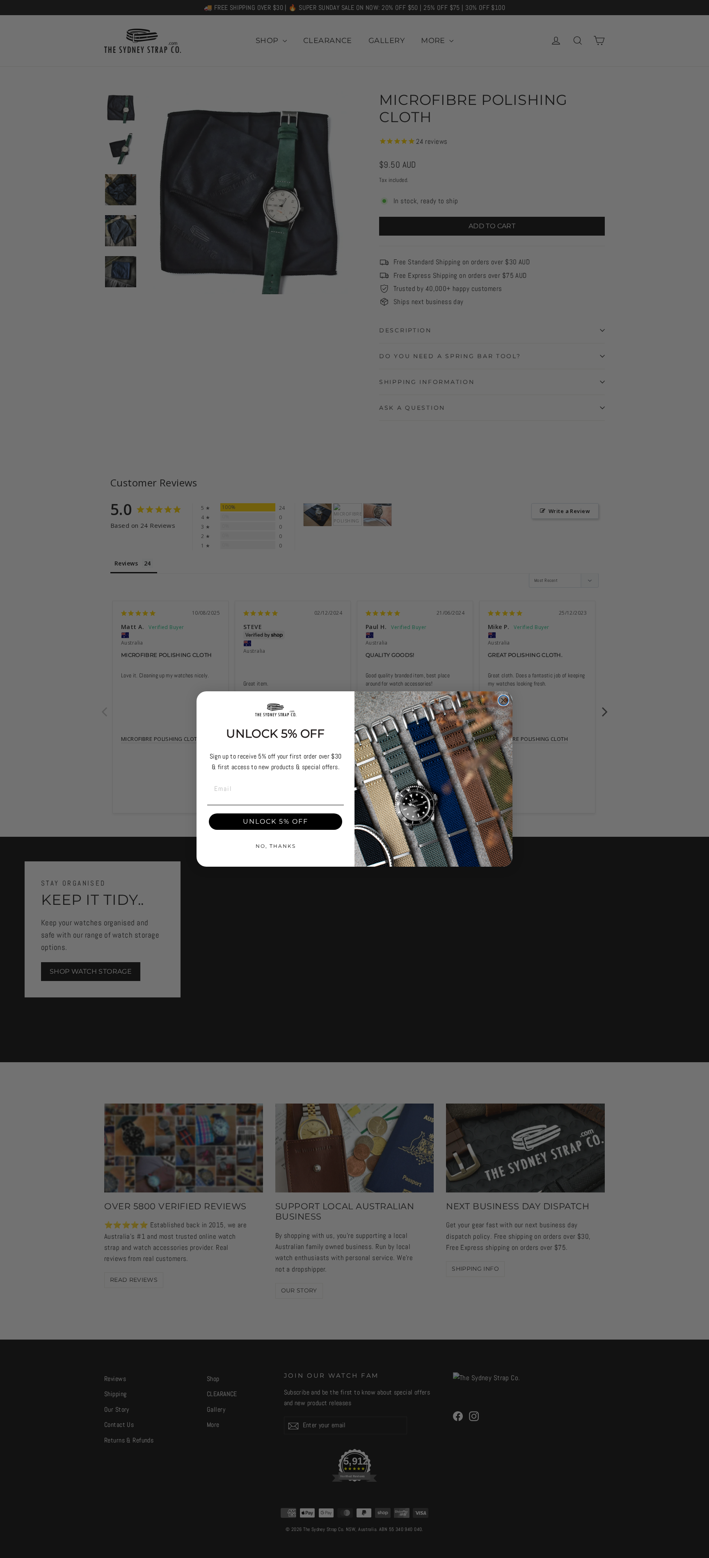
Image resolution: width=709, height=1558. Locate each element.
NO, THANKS (276, 846)
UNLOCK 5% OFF (275, 821)
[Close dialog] (503, 700)
